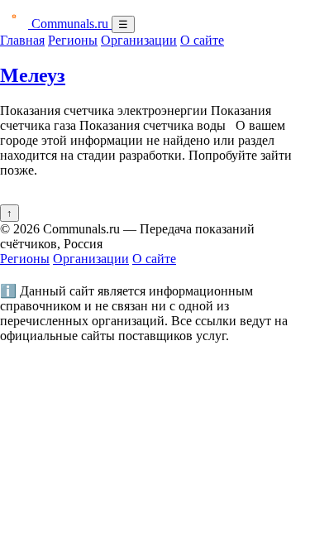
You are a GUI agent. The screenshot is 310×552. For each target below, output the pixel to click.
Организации (139, 40)
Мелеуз (32, 75)
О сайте (202, 40)
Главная (22, 40)
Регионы (73, 40)
